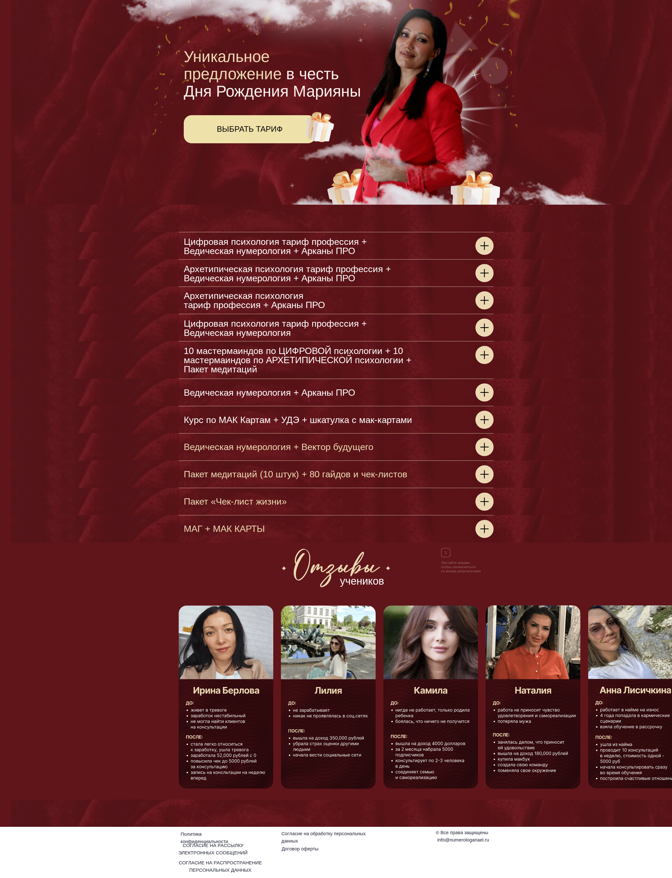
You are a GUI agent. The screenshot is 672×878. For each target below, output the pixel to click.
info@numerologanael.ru (463, 840)
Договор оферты (300, 848)
